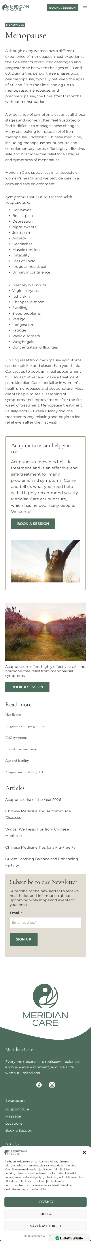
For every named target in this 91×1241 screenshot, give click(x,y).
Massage (13, 1116)
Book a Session (33, 524)
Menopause (15, 24)
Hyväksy (46, 1202)
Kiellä (46, 1214)
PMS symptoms (16, 737)
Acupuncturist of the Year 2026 (33, 800)
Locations (14, 1123)
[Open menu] (85, 7)
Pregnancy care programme (25, 726)
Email (16, 913)
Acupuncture (17, 1109)
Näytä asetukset (46, 1226)
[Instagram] (52, 1084)
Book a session (62, 7)
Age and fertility (17, 760)
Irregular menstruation (21, 749)
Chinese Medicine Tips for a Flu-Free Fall (41, 847)
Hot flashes (13, 714)
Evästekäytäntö (35, 1235)
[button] (84, 1152)
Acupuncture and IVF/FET (24, 772)
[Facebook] (38, 1084)
